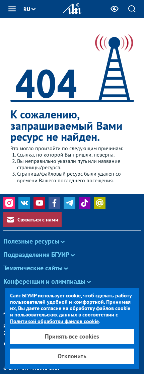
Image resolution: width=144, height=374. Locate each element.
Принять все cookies (72, 336)
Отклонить (72, 356)
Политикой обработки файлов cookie (54, 321)
